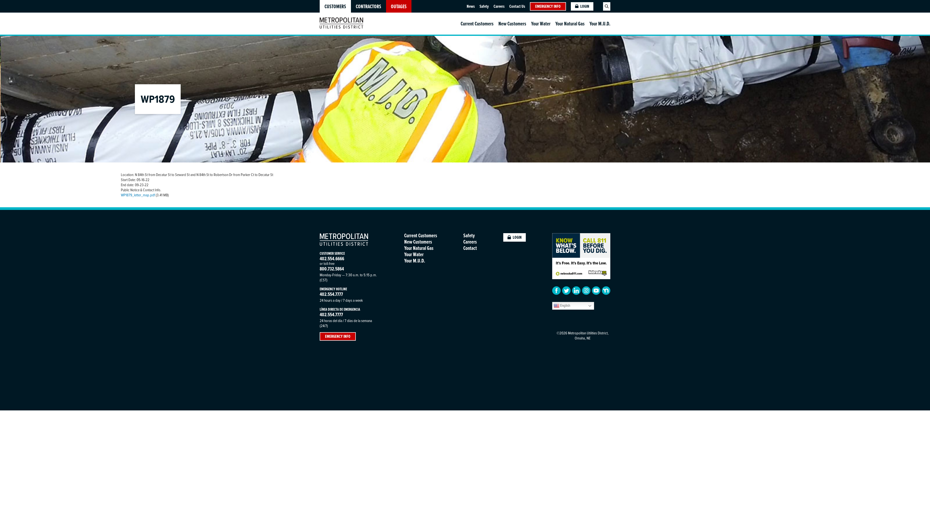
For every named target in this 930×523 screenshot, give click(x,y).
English (564, 305)
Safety (484, 6)
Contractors (368, 6)
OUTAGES (399, 6)
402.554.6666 (332, 258)
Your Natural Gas (570, 24)
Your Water (540, 24)
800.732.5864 (332, 268)
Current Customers (477, 24)
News (471, 6)
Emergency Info (548, 6)
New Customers (512, 24)
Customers (335, 6)
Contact (470, 248)
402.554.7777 (331, 294)
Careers (499, 6)
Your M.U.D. (599, 24)
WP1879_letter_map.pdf (138, 195)
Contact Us (517, 6)
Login (584, 6)
